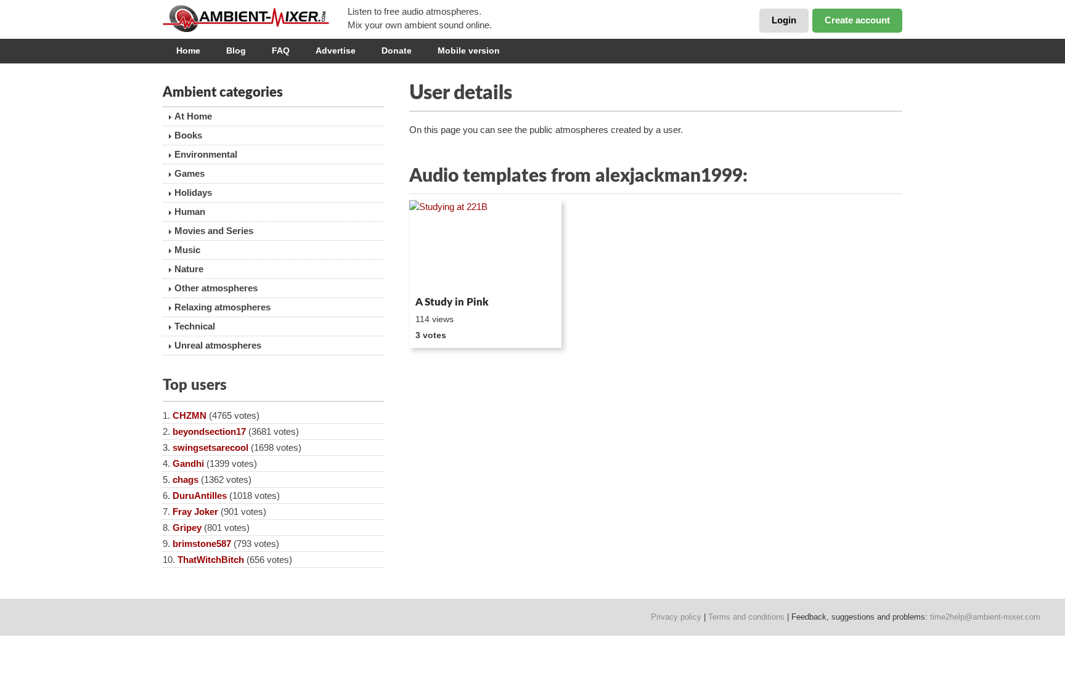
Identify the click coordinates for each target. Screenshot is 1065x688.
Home (188, 50)
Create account (857, 20)
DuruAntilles (200, 495)
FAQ (281, 50)
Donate (397, 50)
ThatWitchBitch (211, 559)
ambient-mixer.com (255, 18)
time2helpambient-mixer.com (985, 616)
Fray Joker (195, 511)
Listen (439, 274)
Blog (236, 50)
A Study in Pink (452, 302)
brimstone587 (202, 543)
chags (185, 479)
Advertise (336, 50)
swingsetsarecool (210, 447)
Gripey (187, 527)
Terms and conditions (746, 616)
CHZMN (189, 415)
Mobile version (469, 50)
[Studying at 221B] (485, 245)
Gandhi (188, 463)
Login (784, 20)
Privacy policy (676, 616)
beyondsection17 (209, 431)
